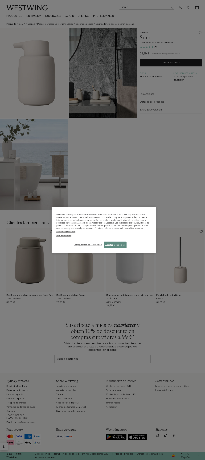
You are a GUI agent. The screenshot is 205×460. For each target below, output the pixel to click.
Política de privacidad (65, 231)
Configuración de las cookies (88, 245)
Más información (63, 235)
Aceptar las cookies (115, 245)
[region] (104, 230)
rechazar (107, 228)
